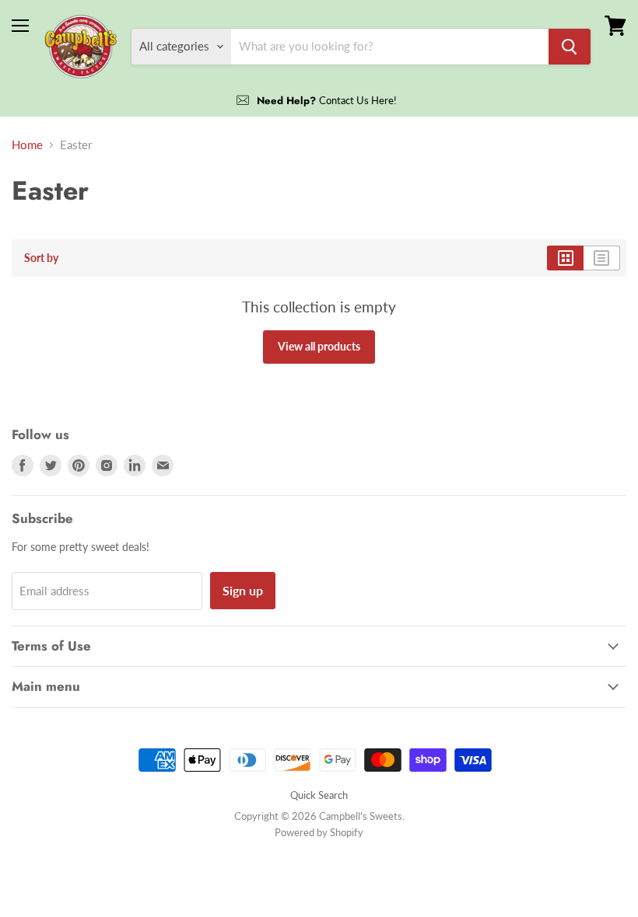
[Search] (570, 47)
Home (27, 145)
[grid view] (565, 258)
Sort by (41, 258)
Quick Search (319, 795)
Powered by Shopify (319, 832)
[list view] (602, 258)
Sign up (243, 590)
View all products (319, 346)
